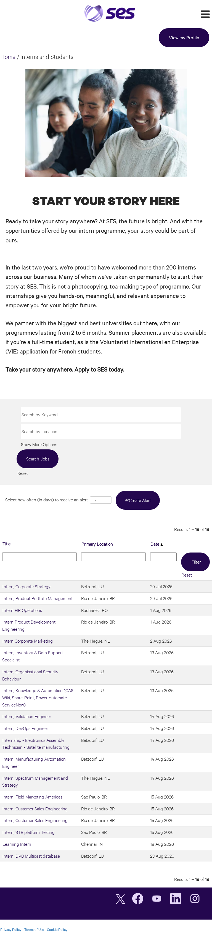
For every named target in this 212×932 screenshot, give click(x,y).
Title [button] (6, 543)
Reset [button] (22, 473)
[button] (176, 15)
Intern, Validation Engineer (26, 716)
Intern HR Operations (22, 610)
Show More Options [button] (39, 444)
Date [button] (155, 544)
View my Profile (184, 37)
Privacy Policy (10, 929)
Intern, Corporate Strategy (26, 586)
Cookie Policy (57, 929)
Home (7, 57)
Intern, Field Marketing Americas (32, 797)
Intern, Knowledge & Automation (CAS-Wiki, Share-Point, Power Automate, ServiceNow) (38, 697)
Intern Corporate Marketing (27, 641)
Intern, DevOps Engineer (25, 728)
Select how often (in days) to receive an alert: (47, 499)
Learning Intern (16, 844)
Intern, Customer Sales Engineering (35, 808)
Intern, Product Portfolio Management (37, 598)
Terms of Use (34, 929)
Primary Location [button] (97, 544)
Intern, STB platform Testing (28, 832)
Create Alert (140, 500)
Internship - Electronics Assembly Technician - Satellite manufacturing (36, 743)
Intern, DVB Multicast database (31, 856)
